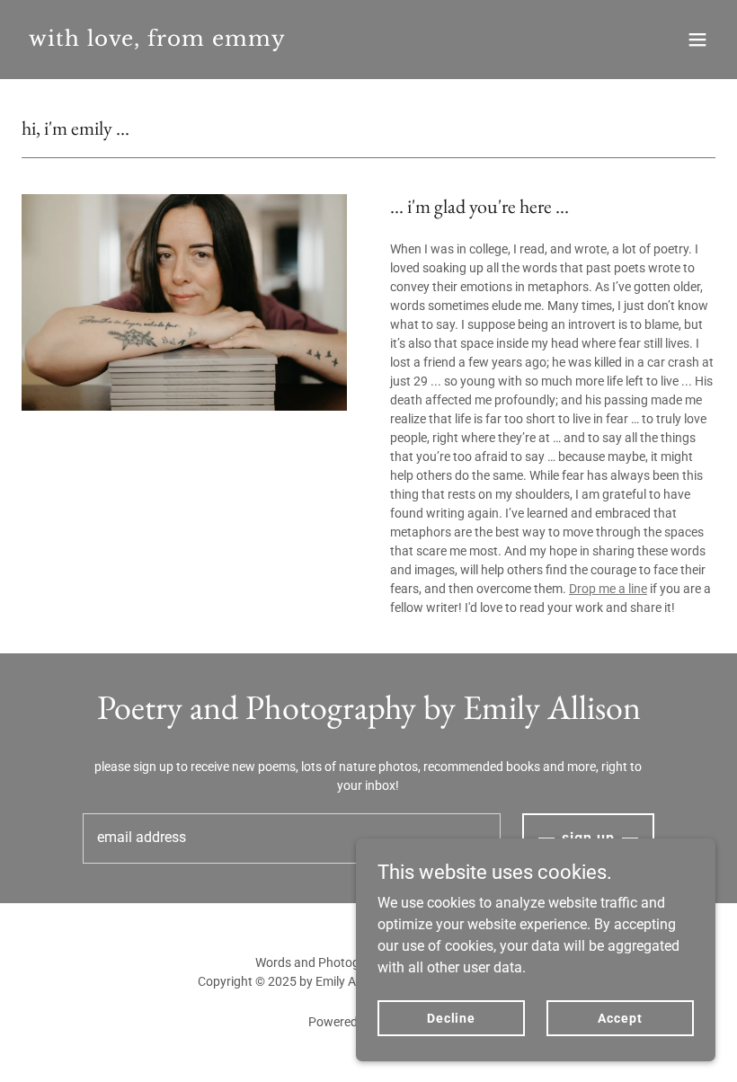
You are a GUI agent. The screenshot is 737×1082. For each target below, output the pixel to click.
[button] (697, 40)
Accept (620, 1017)
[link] (157, 40)
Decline (451, 1017)
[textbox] (291, 838)
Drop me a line (608, 588)
